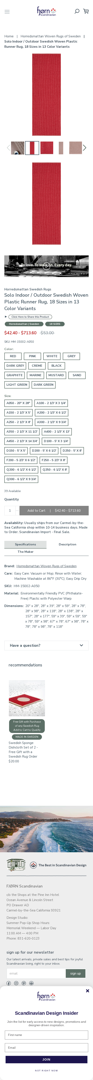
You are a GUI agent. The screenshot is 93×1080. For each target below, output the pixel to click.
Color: (9, 349)
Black (56, 366)
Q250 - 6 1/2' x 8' (55, 470)
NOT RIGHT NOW (46, 1070)
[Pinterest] (22, 984)
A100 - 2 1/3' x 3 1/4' (51, 403)
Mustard (56, 375)
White (51, 356)
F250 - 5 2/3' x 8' (53, 460)
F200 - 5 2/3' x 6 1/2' (20, 460)
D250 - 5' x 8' (72, 451)
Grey (71, 356)
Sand (77, 375)
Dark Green (43, 385)
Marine (35, 375)
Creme (37, 366)
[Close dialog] (87, 991)
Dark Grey (15, 366)
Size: (7, 396)
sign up (75, 973)
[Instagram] (14, 984)
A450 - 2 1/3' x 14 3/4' (21, 441)
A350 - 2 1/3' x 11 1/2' (21, 432)
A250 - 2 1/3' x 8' (18, 422)
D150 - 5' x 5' (16, 451)
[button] (85, 148)
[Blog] (30, 984)
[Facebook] (8, 984)
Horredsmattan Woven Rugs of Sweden (46, 566)
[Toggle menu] (7, 11)
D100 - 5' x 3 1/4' (56, 441)
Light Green (16, 385)
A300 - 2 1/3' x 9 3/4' (51, 422)
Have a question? (25, 645)
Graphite (14, 375)
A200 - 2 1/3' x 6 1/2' (51, 413)
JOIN (46, 1059)
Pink (32, 356)
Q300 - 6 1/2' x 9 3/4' (21, 479)
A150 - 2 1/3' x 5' (18, 413)
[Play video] (46, 266)
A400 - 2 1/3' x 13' (57, 432)
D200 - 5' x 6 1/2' (44, 451)
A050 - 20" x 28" (18, 403)
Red (13, 356)
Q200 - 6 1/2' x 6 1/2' (21, 470)
